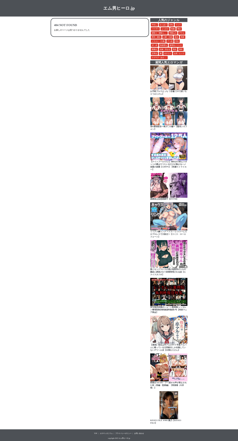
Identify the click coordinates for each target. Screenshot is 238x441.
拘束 (182, 37)
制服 (173, 29)
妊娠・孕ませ (165, 49)
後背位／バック (176, 45)
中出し (154, 25)
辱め (179, 29)
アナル (181, 33)
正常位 (154, 53)
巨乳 (171, 25)
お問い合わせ (139, 433)
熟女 (174, 49)
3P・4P (154, 45)
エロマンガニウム (106, 433)
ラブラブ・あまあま (159, 58)
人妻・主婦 (167, 37)
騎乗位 (154, 49)
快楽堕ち (163, 45)
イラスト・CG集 (158, 41)
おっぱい (163, 25)
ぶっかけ (165, 29)
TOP (95, 433)
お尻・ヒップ (179, 53)
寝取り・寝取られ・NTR (161, 33)
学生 (177, 41)
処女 (176, 37)
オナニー (167, 53)
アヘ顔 (170, 41)
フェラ (178, 25)
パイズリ (155, 29)
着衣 (181, 49)
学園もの (172, 33)
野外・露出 (156, 37)
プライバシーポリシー (123, 433)
